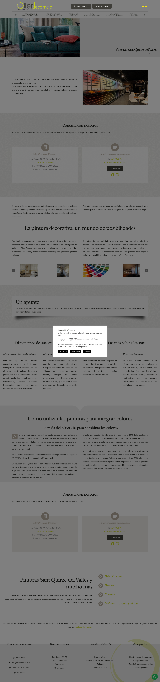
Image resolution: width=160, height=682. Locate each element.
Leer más (87, 351)
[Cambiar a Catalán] (146, 6)
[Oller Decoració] (34, 3)
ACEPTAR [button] (63, 351)
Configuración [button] (75, 351)
